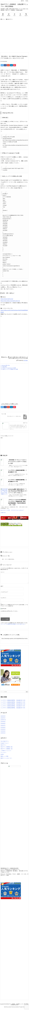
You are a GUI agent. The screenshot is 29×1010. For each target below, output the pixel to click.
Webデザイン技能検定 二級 (6, 748)
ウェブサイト (3, 597)
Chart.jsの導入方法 (5, 365)
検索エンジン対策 (4, 756)
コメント (2, 572)
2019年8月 (3, 723)
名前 (2, 586)
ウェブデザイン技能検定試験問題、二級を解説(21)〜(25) (13, 705)
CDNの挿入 (4, 366)
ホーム (3, 19)
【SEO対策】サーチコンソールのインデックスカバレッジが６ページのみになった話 (17, 461)
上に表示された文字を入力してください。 (10, 611)
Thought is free (21, 1006)
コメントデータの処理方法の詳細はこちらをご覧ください (13, 624)
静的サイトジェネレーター (6, 758)
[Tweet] (2, 65)
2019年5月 (3, 729)
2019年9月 (3, 721)
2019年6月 (3, 727)
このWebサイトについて (6, 750)
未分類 (2, 754)
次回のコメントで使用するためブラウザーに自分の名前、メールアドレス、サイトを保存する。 (14, 605)
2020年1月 (3, 717)
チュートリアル (23, 358)
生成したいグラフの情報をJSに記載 (9, 369)
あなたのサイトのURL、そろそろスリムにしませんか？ (12, 510)
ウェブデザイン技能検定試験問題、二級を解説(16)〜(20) (13, 707)
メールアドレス (4, 592)
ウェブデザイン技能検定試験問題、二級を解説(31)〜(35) (13, 702)
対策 (27, 358)
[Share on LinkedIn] (11, 65)
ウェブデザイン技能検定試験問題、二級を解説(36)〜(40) (13, 700)
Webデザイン (10, 19)
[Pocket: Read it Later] (14, 65)
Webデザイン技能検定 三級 (6, 746)
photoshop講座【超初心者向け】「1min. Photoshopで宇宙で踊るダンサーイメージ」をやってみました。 (17, 490)
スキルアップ (17, 358)
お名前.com (3, 512)
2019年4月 (3, 731)
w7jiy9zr (26, 360)
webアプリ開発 (12, 357)
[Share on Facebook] (5, 65)
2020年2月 (3, 716)
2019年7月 (3, 725)
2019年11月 (3, 719)
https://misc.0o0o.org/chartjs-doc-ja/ (10, 300)
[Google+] (8, 65)
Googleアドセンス (4, 743)
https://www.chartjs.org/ (7, 299)
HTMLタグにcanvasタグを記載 (8, 367)
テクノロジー (3, 752)
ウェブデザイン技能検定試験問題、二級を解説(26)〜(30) (13, 704)
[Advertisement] (14, 36)
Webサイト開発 (18, 357)
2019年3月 (3, 733)
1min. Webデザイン (5, 741)
